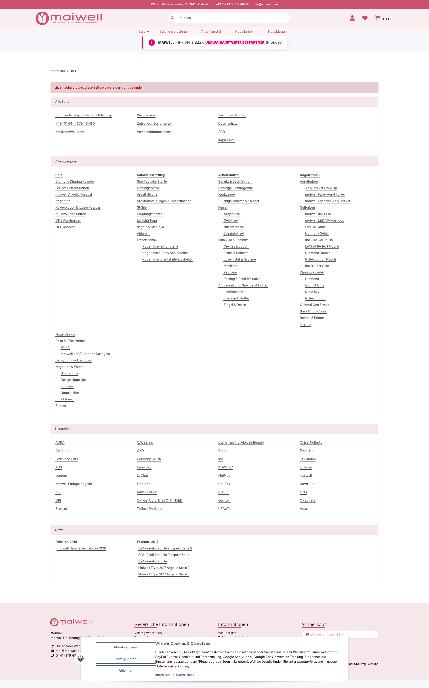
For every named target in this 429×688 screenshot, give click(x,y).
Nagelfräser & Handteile (160, 246)
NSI (58, 492)
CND (140, 451)
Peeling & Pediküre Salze (242, 279)
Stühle (142, 207)
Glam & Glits (314, 285)
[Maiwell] (69, 18)
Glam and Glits (66, 459)
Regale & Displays (150, 227)
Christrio (62, 451)
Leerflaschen (233, 292)
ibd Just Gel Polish (319, 240)
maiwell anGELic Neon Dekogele (85, 354)
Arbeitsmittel (229, 175)
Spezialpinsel (234, 233)
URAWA (224, 509)
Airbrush (143, 233)
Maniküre (230, 266)
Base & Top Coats (313, 311)
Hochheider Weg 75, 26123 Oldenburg (187, 4)
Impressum (226, 140)
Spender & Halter (236, 298)
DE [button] (153, 4)
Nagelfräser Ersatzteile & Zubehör (167, 259)
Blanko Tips (69, 373)
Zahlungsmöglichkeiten (154, 124)
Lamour (61, 476)
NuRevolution (315, 298)
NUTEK (223, 492)
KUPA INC (225, 467)
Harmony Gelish (317, 233)
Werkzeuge (226, 194)
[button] (352, 18)
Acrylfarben (309, 181)
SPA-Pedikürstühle (152, 561)
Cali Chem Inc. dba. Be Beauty (241, 442)
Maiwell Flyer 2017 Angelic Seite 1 (163, 574)
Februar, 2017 (147, 542)
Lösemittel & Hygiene (240, 259)
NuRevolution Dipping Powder (77, 207)
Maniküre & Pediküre (233, 240)
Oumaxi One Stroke (314, 305)
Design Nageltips (73, 380)
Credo (222, 451)
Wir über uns (146, 115)
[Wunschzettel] (365, 18)
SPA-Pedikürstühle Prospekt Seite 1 (164, 555)
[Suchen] (172, 18)
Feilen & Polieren (236, 253)
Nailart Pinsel (234, 227)
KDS (58, 467)
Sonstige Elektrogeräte (235, 188)
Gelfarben (307, 207)
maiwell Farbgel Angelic (73, 484)
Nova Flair (307, 484)
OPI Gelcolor (65, 227)
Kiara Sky (312, 292)
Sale (58, 175)
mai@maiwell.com (266, 4)
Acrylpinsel (232, 214)
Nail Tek (224, 484)
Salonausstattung (151, 175)
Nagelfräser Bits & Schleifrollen (165, 253)
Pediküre (230, 272)
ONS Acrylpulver (67, 220)
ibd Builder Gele (317, 266)
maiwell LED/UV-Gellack (324, 220)
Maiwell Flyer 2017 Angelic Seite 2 (163, 568)
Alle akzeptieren (126, 647)
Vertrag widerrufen (232, 115)
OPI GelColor (315, 227)
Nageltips (62, 201)
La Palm (306, 467)
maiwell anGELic (318, 214)
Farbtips (67, 386)
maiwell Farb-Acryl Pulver (325, 194)
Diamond (312, 279)
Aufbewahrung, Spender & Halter (242, 285)
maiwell (306, 476)
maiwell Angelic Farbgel (73, 194)
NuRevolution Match (70, 214)
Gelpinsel (231, 220)
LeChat (142, 476)
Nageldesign (65, 334)
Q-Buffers (307, 500)
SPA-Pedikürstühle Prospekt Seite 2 (165, 548)
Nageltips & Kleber (69, 367)
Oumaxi (224, 500)
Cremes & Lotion (236, 246)
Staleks (61, 509)
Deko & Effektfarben (70, 341)
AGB (221, 132)
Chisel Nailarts (311, 442)
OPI (58, 500)
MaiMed (224, 476)
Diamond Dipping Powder (74, 181)
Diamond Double (317, 253)
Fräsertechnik (147, 240)
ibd (220, 459)
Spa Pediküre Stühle (152, 181)
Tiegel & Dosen (235, 305)
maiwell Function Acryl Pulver (327, 201)
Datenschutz (228, 124)
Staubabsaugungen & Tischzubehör (164, 201)
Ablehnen (126, 670)
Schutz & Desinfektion (234, 181)
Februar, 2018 (66, 542)
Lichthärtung (147, 220)
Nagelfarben (310, 175)
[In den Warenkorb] (306, 634)
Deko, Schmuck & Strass (73, 360)
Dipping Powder (312, 272)
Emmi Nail (307, 451)
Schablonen (64, 399)
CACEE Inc (145, 442)
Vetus (304, 509)
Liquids (305, 324)
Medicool (144, 484)
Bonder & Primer (312, 318)
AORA (65, 347)
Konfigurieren (126, 659)
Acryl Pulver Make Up (321, 188)
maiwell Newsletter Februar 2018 (81, 548)
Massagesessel (148, 188)
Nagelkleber (70, 393)
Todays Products (149, 509)
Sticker (60, 406)
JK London (308, 459)
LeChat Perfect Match (72, 188)
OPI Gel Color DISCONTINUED (159, 500)
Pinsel (222, 207)
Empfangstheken (149, 214)
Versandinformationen (154, 132)
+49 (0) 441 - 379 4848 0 (233, 4)
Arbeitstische (147, 194)
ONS (303, 492)
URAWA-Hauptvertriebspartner (234, 42)
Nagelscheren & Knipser (241, 201)
